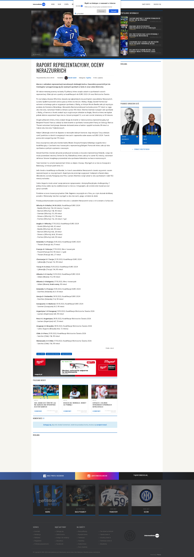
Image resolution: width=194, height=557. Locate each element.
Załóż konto (146, 4)
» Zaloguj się (59, 531)
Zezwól (113, 11)
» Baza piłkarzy (82, 531)
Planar (159, 555)
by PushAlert (80, 13)
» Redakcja (37, 534)
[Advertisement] (75, 454)
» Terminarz (81, 537)
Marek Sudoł (72, 78)
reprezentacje (66, 354)
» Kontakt (36, 531)
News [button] (53, 4)
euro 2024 (40, 354)
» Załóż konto (60, 534)
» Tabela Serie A (104, 534)
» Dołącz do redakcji (62, 537)
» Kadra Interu (81, 544)
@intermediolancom (99, 475)
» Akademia (103, 544)
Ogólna (88, 78)
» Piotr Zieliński (82, 547)
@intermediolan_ (141, 475)
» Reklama (36, 537)
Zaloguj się (157, 4)
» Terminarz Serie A (105, 540)
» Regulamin (37, 540)
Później (101, 11)
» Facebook (59, 544)
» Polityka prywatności (41, 544)
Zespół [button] (66, 4)
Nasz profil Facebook (55, 475)
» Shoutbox (59, 540)
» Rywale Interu (82, 534)
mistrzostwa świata (53, 354)
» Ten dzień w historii (106, 531)
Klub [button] (59, 4)
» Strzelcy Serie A (105, 537)
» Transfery (80, 540)
